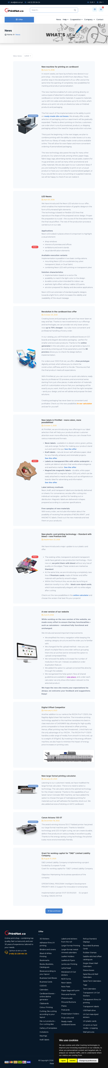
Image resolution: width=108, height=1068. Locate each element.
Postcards (65, 1010)
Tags (85, 985)
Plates (64, 1006)
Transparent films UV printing (92, 1001)
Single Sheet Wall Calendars (90, 964)
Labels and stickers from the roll (69, 940)
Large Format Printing (70, 946)
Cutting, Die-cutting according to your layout (48, 1014)
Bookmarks (44, 960)
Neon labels (66, 983)
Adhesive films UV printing (47, 944)
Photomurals (66, 998)
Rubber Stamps (89, 953)
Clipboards (44, 1003)
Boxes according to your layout (48, 972)
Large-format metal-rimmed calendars (70, 951)
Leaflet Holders (67, 956)
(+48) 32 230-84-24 (18, 954)
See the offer (70, 449)
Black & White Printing (46, 954)
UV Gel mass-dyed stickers (90, 1015)
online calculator (80, 595)
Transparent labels (91, 1007)
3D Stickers (44, 939)
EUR (92, 2)
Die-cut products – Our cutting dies (47, 1022)
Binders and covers (48, 950)
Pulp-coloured (67, 1018)
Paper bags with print (70, 991)
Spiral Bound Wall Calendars (90, 975)
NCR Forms (66, 979)
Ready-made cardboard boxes (68, 1023)
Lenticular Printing (69, 964)
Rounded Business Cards (91, 947)
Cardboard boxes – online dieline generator (47, 997)
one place (71, 677)
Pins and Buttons (68, 1002)
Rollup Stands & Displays (90, 940)
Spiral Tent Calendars (92, 981)
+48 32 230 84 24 (33, 2)
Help (65, 20)
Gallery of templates (48, 1028)
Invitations (44, 1032)
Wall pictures (88, 1032)
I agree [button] (63, 1060)
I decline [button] (72, 1060)
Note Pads (65, 987)
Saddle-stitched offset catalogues (92, 958)
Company (88, 20)
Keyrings (43, 1036)
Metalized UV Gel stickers (68, 973)
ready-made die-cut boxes (56, 116)
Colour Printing (46, 1007)
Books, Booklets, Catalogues (46, 965)
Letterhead (66, 968)
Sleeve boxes (88, 970)
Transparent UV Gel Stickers (91, 994)
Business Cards (46, 982)
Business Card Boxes (48, 978)
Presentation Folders (70, 1014)
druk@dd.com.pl (16, 2)
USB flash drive (89, 1010)
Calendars (44, 990)
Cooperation (75, 20)
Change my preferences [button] (88, 1060)
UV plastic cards (89, 1021)
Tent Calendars (89, 989)
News (58, 20)
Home (9, 35)
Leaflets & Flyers (68, 960)
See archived (55, 911)
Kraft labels (44, 1040)
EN (100, 2)
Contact (99, 20)
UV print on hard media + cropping (90, 1026)
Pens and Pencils (68, 994)
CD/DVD (43, 986)
